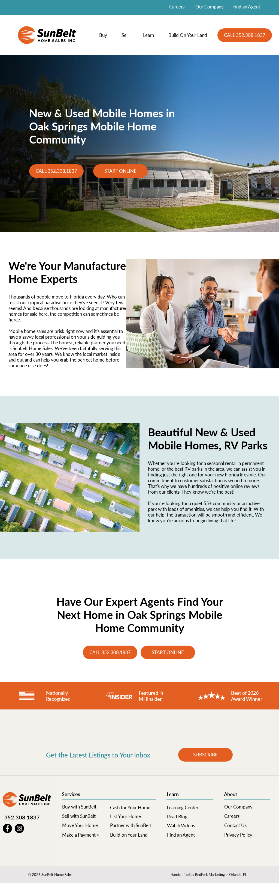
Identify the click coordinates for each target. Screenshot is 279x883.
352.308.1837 (22, 817)
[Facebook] (7, 828)
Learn (173, 794)
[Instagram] (19, 828)
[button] (106, 35)
